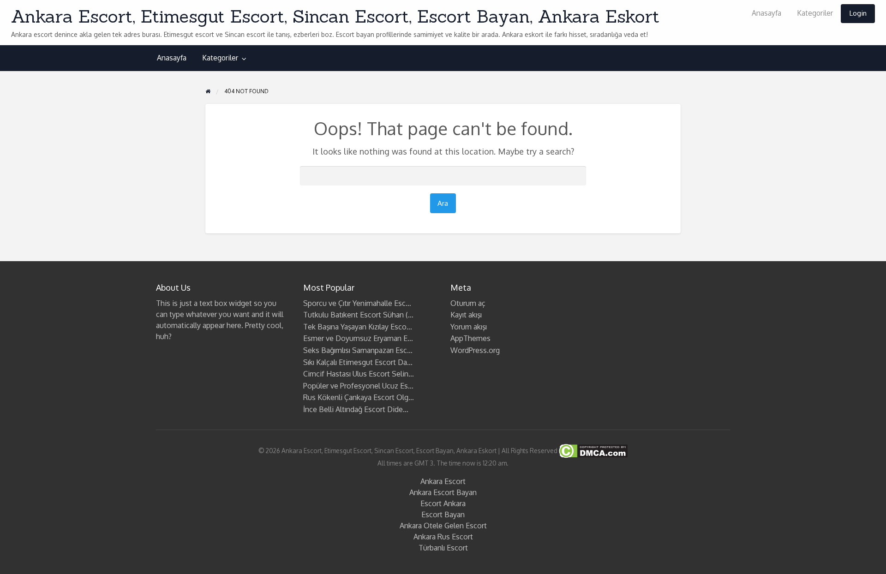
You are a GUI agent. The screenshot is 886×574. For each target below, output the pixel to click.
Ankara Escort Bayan (443, 492)
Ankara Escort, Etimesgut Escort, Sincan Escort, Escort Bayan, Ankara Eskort (335, 16)
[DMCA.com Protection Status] (592, 450)
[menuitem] (766, 13)
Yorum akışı (468, 326)
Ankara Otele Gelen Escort (443, 525)
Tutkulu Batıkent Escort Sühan (353, 314)
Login (858, 13)
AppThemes (470, 338)
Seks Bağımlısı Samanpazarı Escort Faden (371, 350)
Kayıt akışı (466, 314)
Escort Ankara (443, 503)
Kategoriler (815, 13)
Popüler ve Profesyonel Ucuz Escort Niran (372, 385)
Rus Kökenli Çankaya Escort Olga (357, 397)
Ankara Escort (443, 481)
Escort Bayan (443, 514)
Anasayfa (766, 13)
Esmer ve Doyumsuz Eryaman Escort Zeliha (375, 338)
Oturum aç (467, 303)
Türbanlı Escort (443, 547)
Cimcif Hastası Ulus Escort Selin (355, 373)
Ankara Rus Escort (443, 536)
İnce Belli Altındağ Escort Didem (356, 409)
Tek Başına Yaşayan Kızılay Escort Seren (368, 326)
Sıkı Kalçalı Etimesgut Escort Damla (361, 362)
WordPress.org (475, 350)
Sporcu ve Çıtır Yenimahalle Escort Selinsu (372, 303)
